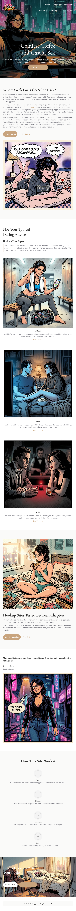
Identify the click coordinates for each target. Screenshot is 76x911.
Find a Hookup (10, 134)
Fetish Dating (25, 134)
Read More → (38, 339)
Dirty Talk (26, 637)
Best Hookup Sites (12, 637)
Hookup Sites (38, 68)
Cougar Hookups (30, 107)
